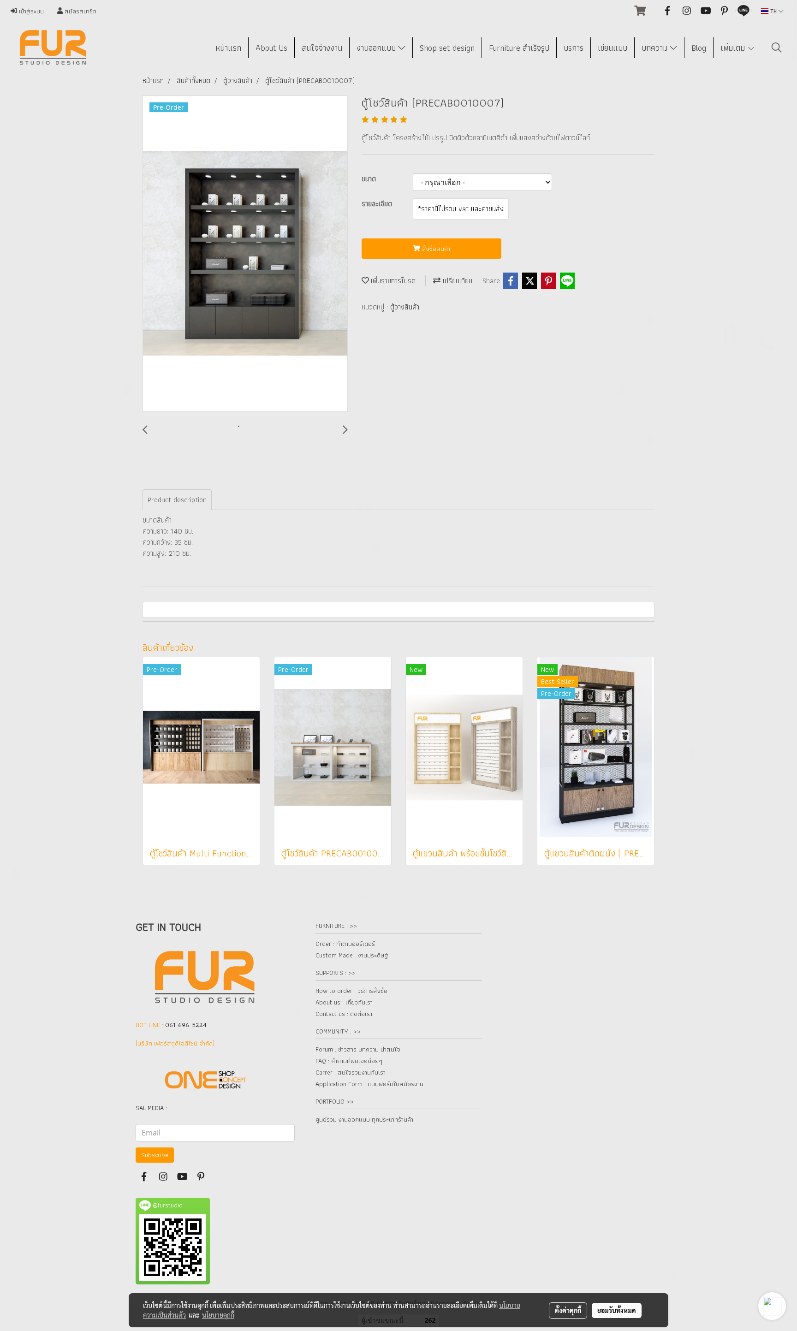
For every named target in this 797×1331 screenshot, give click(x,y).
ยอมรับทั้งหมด (616, 1310)
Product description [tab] (177, 499)
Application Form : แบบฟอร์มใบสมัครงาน (369, 1084)
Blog (698, 47)
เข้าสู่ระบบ (30, 11)
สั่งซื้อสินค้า (435, 249)
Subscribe (154, 1155)
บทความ (656, 47)
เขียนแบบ (612, 47)
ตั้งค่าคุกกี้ (568, 1310)
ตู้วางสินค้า (404, 307)
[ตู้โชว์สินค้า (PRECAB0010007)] (245, 254)
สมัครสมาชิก (79, 11)
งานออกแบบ (377, 47)
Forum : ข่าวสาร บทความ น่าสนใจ (357, 1049)
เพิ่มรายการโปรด (392, 280)
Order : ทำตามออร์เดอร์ (345, 944)
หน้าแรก (228, 47)
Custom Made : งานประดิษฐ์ (351, 955)
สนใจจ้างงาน (322, 47)
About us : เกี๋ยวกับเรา (344, 1002)
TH (773, 10)
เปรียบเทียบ (456, 280)
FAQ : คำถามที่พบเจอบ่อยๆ (348, 1061)
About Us (271, 47)
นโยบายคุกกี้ (218, 1315)
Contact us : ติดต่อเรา (343, 1014)
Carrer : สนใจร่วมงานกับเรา (350, 1072)
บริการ (573, 47)
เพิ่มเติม (733, 47)
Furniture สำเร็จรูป (519, 47)
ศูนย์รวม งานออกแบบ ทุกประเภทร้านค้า (364, 1119)
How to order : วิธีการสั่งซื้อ (351, 991)
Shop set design (447, 47)
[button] (777, 47)
